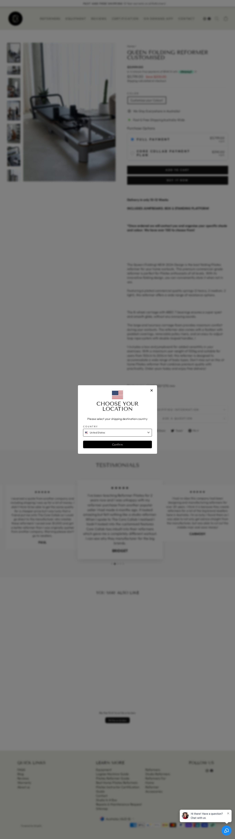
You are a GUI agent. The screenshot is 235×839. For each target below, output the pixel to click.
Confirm (117, 444)
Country (90, 426)
